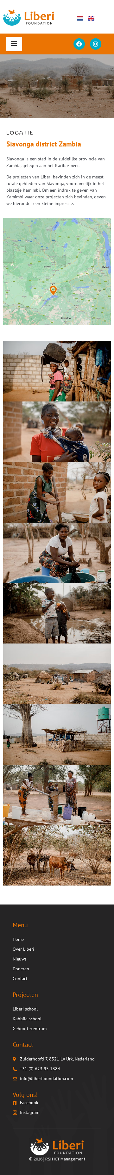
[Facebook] (79, 44)
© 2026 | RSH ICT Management (57, 1159)
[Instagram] (95, 44)
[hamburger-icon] (14, 44)
